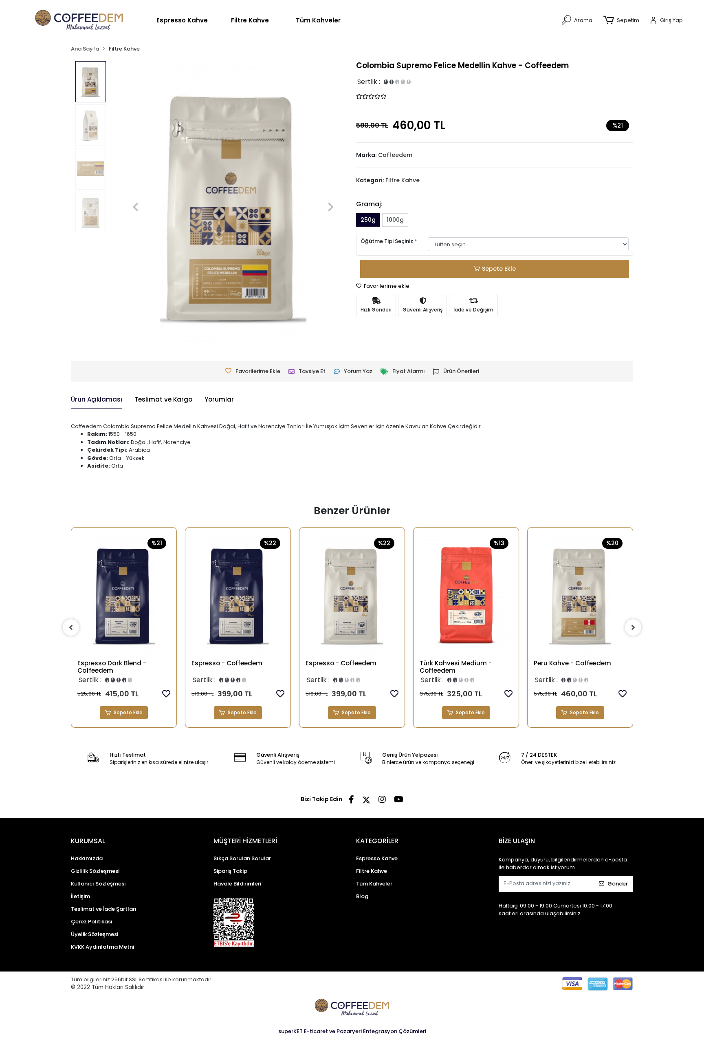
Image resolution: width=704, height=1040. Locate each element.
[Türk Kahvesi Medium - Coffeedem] (466, 596)
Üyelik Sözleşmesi (94, 934)
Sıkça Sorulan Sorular (242, 858)
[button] (623, 20)
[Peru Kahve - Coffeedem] (580, 596)
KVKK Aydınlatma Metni (102, 947)
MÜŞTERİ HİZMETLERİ (245, 841)
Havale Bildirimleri (237, 884)
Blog (362, 896)
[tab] (96, 400)
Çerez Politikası (91, 921)
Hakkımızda (87, 858)
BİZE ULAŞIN (517, 841)
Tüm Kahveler (318, 20)
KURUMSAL (88, 841)
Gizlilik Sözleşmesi (95, 871)
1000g (395, 220)
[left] (71, 627)
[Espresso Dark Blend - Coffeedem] (123, 596)
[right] (633, 627)
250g (368, 220)
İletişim (80, 896)
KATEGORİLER (377, 841)
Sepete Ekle (499, 269)
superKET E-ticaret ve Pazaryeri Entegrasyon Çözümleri (352, 1031)
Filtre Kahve (250, 20)
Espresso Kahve (182, 20)
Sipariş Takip (230, 871)
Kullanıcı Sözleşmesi (98, 884)
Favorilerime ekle (386, 286)
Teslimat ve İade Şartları (103, 909)
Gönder (617, 884)
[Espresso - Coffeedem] (237, 596)
